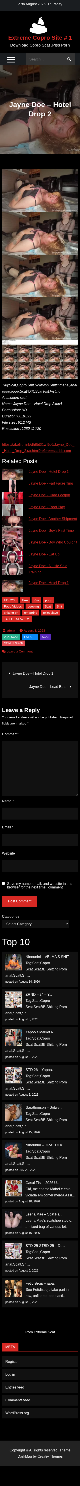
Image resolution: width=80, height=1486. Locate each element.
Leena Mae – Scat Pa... (44, 1214)
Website (8, 853)
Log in (10, 1374)
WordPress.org (17, 1413)
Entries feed (14, 1387)
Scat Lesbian (13, 643)
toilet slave (50, 612)
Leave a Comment (20, 651)
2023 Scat (11, 637)
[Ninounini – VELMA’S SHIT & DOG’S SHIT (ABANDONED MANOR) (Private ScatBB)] (13, 962)
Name (8, 801)
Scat (48, 606)
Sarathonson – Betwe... (44, 1107)
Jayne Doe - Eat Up (44, 554)
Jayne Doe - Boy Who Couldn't (53, 542)
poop (48, 600)
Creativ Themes (50, 1456)
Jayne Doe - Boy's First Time (51, 530)
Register (12, 1361)
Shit (59, 606)
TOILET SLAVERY (17, 619)
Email (7, 827)
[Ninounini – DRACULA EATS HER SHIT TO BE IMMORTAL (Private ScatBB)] (13, 1150)
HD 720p (10, 600)
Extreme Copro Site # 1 (40, 37)
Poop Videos (13, 606)
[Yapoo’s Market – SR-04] (13, 1037)
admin (10, 630)
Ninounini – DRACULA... (45, 1145)
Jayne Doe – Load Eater (48, 687)
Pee (25, 600)
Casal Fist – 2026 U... (43, 1183)
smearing (30, 612)
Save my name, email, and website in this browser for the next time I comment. (39, 885)
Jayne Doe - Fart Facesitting (51, 483)
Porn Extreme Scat (40, 1332)
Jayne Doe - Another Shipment (53, 519)
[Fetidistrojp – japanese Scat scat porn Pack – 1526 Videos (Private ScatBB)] (13, 1288)
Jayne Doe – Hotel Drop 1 (32, 673)
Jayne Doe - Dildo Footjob (49, 495)
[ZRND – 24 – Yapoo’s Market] (13, 999)
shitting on (11, 612)
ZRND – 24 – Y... (39, 994)
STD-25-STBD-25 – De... (45, 1246)
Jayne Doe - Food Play (47, 507)
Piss (36, 600)
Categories (10, 916)
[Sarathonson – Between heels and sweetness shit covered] (13, 1112)
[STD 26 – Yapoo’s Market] (13, 1075)
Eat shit (30, 637)
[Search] (69, 59)
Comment (11, 734)
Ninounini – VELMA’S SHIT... (48, 957)
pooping (33, 606)
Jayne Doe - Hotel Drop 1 (49, 471)
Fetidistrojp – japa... (41, 1283)
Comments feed (17, 1400)
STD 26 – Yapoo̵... (40, 1070)
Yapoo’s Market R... (41, 1032)
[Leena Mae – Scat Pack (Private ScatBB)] (13, 1219)
